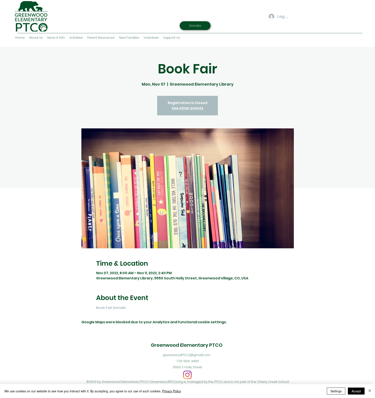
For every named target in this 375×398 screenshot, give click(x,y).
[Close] (369, 391)
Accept (356, 391)
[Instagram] (187, 375)
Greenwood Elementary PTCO (186, 345)
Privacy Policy (171, 391)
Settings (336, 391)
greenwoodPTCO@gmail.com (186, 355)
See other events (187, 108)
